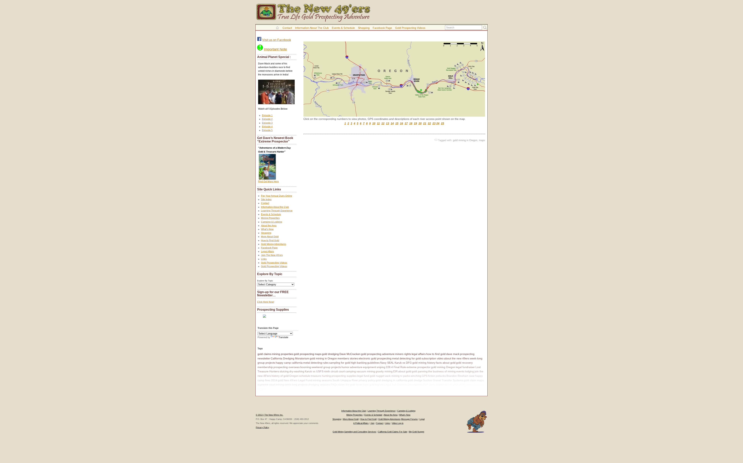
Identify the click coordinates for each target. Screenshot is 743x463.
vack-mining (392, 375)
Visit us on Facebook (276, 40)
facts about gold (445, 362)
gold (280, 380)
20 (420, 123)
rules (326, 362)
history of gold (280, 375)
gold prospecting (304, 354)
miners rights (403, 354)
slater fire (343, 384)
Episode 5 (267, 130)
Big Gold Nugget (416, 432)
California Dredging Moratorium (290, 358)
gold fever (356, 384)
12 (382, 123)
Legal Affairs (267, 251)
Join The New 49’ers (272, 255)
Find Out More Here (268, 181)
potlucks (441, 375)
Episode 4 (267, 126)
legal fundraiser (465, 367)
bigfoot (379, 384)
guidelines (373, 362)
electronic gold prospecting (375, 358)
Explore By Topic (265, 281)
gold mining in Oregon (465, 140)
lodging (469, 371)
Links (264, 259)
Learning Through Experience (277, 210)
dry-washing (296, 371)
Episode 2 (267, 119)
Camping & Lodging (271, 222)
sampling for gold (339, 362)
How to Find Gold (270, 240)
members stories (347, 358)
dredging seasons (319, 384)
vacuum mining (365, 371)
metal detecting (312, 362)
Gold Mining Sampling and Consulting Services (354, 432)
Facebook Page (382, 27)
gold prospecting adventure (378, 354)
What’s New (267, 229)
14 (392, 123)
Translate (283, 337)
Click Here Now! (265, 302)
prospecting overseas (286, 367)
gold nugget (377, 375)
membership (265, 367)
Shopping (364, 27)
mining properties (282, 354)
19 (415, 123)
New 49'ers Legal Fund (298, 380)
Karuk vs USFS (314, 371)
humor (345, 367)
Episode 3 (267, 123)
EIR (395, 371)
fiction (431, 375)
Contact (287, 27)
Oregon (294, 375)
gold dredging (330, 354)
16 (401, 123)
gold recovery (464, 362)
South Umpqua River (345, 380)
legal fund (363, 375)
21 (424, 123)
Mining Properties (270, 218)
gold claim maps (474, 380)
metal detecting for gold (406, 358)
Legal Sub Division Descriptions (403, 384)
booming (305, 367)
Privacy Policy (262, 427)
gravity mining (384, 371)
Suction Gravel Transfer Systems (443, 380)
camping (350, 371)
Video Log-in (397, 423)
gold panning (420, 371)
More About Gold (270, 236)
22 (429, 123)
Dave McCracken (349, 354)
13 (387, 123)
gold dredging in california (391, 380)
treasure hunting (321, 375)
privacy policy (367, 380)
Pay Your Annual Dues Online (276, 195)
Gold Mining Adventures (273, 244)
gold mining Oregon (443, 367)
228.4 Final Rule (396, 367)
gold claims (264, 354)
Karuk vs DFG (403, 362)
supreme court (266, 384)
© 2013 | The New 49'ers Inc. (269, 415)
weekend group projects (326, 367)
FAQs (334, 384)
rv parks (405, 375)
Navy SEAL (387, 362)
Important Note (275, 49)
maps (482, 140)
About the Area (268, 225)
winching (416, 375)
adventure (356, 367)
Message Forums (409, 419)
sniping (381, 367)
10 (373, 123)
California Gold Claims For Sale (392, 432)
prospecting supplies (344, 375)
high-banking (359, 362)
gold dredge (415, 380)
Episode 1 (267, 115)
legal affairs (419, 354)
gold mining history (423, 362)
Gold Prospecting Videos (410, 27)
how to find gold (436, 354)
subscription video (432, 358)
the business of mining (442, 371)
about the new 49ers (456, 358)
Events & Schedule (343, 27)
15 (396, 123)
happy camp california (289, 362)
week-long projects (296, 384)
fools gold (369, 384)
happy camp (273, 389)
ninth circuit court (334, 371)
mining (280, 384)
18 (410, 123)
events (460, 371)
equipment (369, 367)
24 (437, 123)
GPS (424, 375)
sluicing (284, 371)
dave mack (453, 354)
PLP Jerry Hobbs (433, 384)
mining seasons (322, 380)
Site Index (266, 199)
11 (378, 123)
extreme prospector (419, 367)
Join (372, 423)
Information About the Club (312, 27)
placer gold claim (454, 384)
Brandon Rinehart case (460, 375)
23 (434, 123)
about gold (404, 371)
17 (406, 123)
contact (470, 384)
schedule (304, 375)
